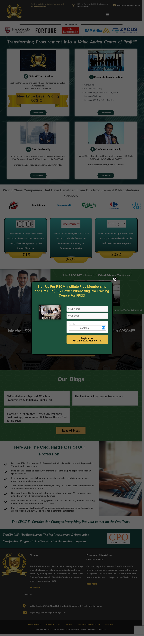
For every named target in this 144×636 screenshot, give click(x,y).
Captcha (72, 324)
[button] (103, 328)
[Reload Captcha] (103, 327)
